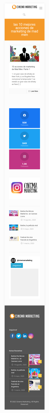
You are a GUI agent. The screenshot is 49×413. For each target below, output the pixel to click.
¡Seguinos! (17, 265)
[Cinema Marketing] (24, 7)
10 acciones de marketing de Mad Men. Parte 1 (23, 67)
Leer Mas (34, 91)
